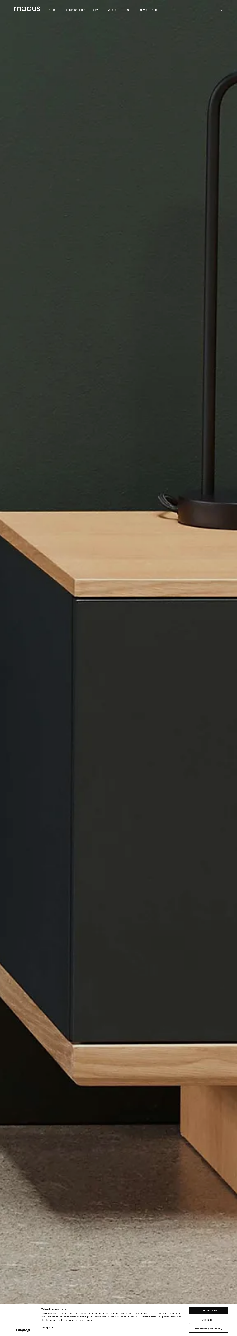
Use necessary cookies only (208, 1329)
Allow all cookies (208, 1311)
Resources (128, 10)
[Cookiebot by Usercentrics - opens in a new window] (23, 1331)
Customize (207, 1320)
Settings (45, 1327)
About (156, 10)
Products (54, 10)
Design (94, 10)
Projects (110, 10)
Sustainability (75, 10)
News (143, 10)
